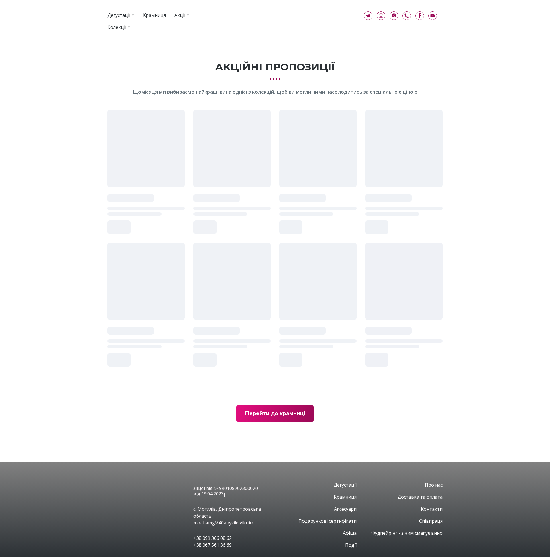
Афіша (350, 533)
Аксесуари (345, 509)
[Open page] (146, 491)
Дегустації (118, 15)
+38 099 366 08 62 (212, 538)
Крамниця (154, 15)
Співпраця (431, 521)
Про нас (434, 485)
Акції (179, 15)
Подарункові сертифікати (327, 521)
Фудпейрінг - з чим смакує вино (407, 533)
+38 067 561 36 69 (212, 545)
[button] (368, 15)
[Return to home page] (290, 16)
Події (351, 545)
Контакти (432, 509)
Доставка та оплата (420, 497)
